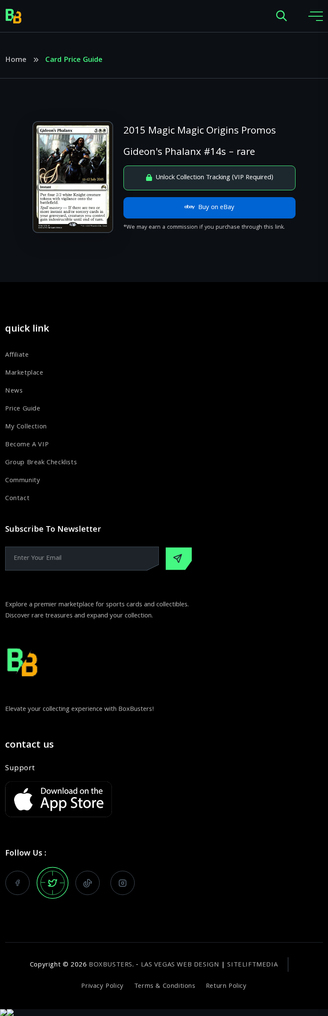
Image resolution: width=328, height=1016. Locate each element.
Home (15, 60)
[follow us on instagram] (122, 882)
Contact (17, 499)
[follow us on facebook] (17, 882)
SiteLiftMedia (252, 965)
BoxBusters (110, 965)
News (14, 391)
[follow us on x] (52, 882)
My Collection (26, 427)
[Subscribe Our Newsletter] (179, 558)
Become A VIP (27, 445)
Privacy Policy (102, 986)
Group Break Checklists (41, 463)
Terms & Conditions (165, 986)
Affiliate (17, 355)
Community (22, 481)
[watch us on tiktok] (87, 882)
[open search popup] (281, 16)
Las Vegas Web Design (180, 965)
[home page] (13, 16)
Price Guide (23, 409)
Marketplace (24, 373)
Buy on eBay (216, 207)
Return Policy (226, 986)
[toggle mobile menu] (315, 16)
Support (20, 769)
